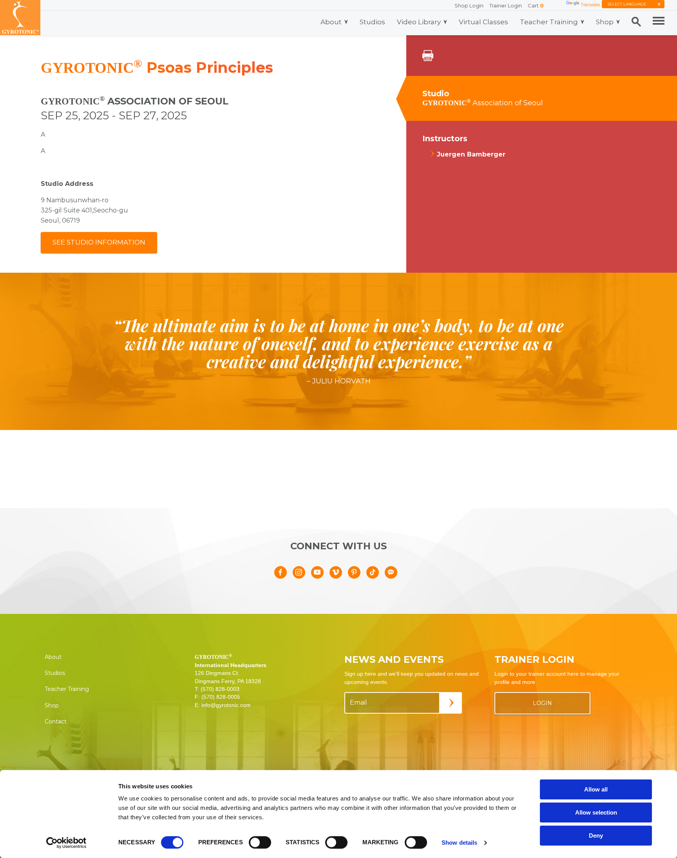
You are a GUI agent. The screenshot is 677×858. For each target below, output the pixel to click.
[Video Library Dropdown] (445, 22)
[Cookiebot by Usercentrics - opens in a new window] (66, 843)
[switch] (260, 842)
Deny (596, 835)
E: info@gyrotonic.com (223, 705)
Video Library (419, 22)
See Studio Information (98, 242)
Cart (536, 5)
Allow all (596, 789)
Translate (590, 4)
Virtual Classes (483, 22)
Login (542, 703)
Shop (605, 22)
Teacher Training (549, 22)
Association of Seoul (482, 103)
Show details (459, 842)
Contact (56, 721)
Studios (372, 22)
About (331, 22)
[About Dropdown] (346, 22)
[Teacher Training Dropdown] (582, 22)
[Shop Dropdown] (618, 22)
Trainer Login (505, 5)
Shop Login (468, 5)
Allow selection (596, 812)
